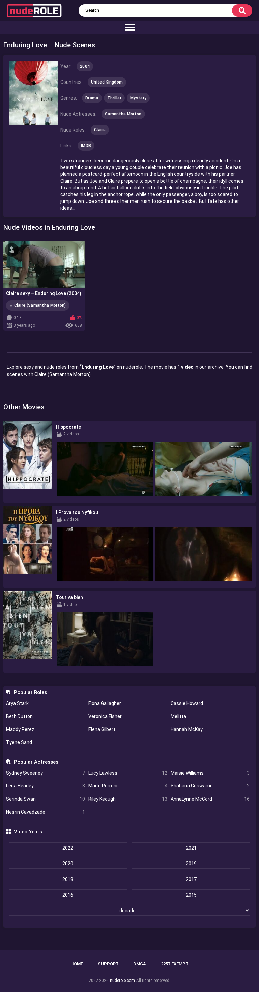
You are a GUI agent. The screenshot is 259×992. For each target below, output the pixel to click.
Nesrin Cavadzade (45, 812)
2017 (191, 879)
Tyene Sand (19, 742)
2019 (191, 863)
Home (76, 963)
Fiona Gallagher (104, 703)
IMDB (86, 145)
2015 (191, 895)
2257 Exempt (175, 963)
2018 (67, 879)
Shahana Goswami (210, 785)
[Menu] (129, 27)
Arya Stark (17, 703)
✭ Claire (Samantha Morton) (37, 305)
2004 (85, 66)
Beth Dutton (19, 716)
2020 (67, 863)
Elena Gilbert (101, 729)
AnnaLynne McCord (210, 799)
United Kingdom (107, 82)
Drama (91, 98)
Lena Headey (45, 785)
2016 (67, 895)
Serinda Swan (45, 799)
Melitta (178, 716)
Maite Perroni (127, 785)
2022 (67, 848)
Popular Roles (30, 692)
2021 (191, 848)
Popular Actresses (36, 762)
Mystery (138, 98)
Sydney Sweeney (45, 773)
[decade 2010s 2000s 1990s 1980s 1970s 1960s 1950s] (129, 910)
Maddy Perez (20, 729)
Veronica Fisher (105, 716)
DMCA (139, 963)
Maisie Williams (210, 773)
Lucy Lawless (127, 773)
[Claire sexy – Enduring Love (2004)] (44, 264)
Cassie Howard (187, 703)
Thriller (114, 98)
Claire (100, 129)
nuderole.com (122, 980)
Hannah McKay (187, 729)
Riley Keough (127, 799)
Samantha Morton (123, 114)
